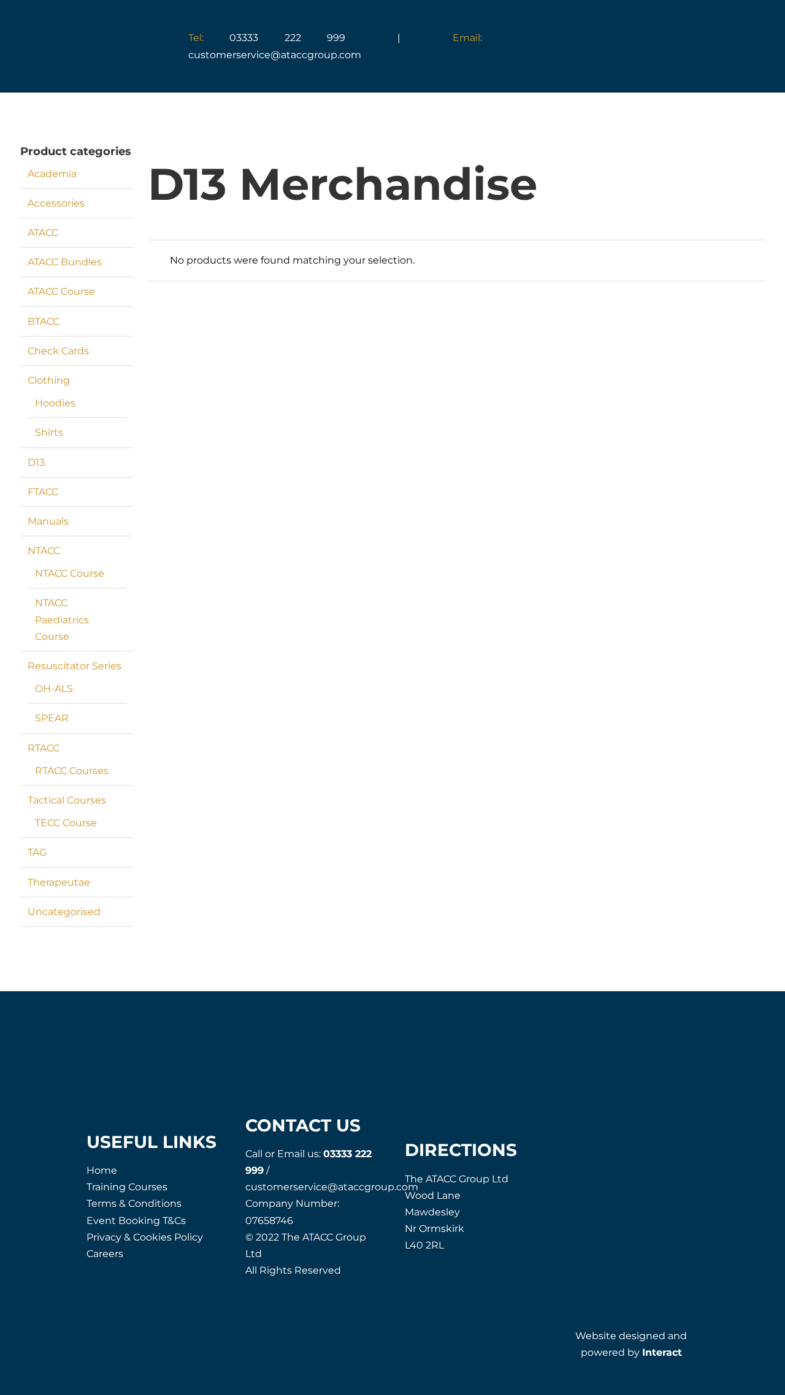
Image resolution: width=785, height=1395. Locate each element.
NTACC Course (69, 573)
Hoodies (55, 403)
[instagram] (645, 1161)
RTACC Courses (72, 771)
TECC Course (66, 823)
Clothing (49, 380)
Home (101, 1170)
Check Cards (58, 351)
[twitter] (617, 1161)
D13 (36, 462)
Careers (104, 1254)
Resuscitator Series (74, 666)
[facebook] (589, 1161)
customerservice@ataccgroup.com (331, 1187)
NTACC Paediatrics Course (62, 619)
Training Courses (126, 1187)
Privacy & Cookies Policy (144, 1237)
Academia (52, 174)
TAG (37, 852)
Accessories (56, 203)
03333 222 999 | (320, 38)
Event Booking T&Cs (136, 1220)
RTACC (43, 748)
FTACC (43, 492)
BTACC (43, 321)
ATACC (43, 232)
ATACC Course (61, 291)
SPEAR (52, 718)
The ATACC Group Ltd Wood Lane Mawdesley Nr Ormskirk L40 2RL (456, 1212)
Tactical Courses (67, 800)
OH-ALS (54, 688)
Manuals (48, 521)
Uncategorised (64, 912)
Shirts (49, 432)
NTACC (44, 551)
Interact (662, 1352)
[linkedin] (672, 1161)
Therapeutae (59, 882)
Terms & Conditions (134, 1203)
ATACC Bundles (65, 262)
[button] (660, 47)
